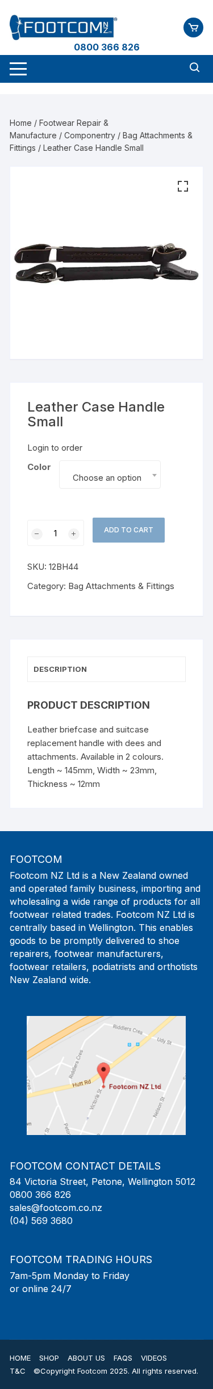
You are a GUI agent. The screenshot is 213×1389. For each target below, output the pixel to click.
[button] (182, 186)
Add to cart (128, 530)
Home (21, 123)
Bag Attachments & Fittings (121, 586)
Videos (154, 1357)
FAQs (123, 1357)
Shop (49, 1357)
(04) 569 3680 (41, 1220)
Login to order (54, 447)
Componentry (89, 135)
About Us (86, 1357)
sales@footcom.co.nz (56, 1207)
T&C (18, 1370)
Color (39, 466)
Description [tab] (60, 669)
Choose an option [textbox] (107, 477)
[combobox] (109, 474)
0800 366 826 (107, 47)
